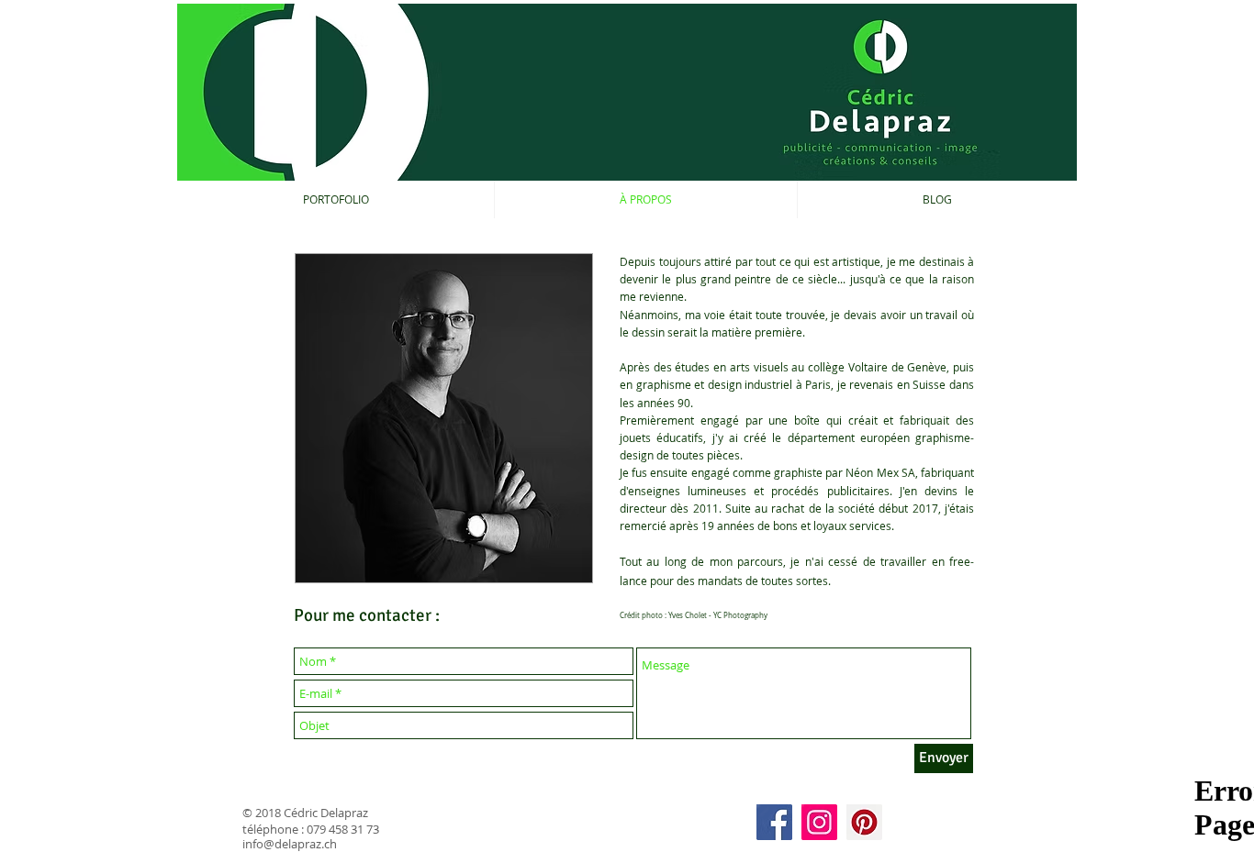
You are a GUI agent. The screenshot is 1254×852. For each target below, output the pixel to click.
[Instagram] (819, 822)
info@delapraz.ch (289, 843)
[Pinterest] (864, 822)
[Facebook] (774, 822)
